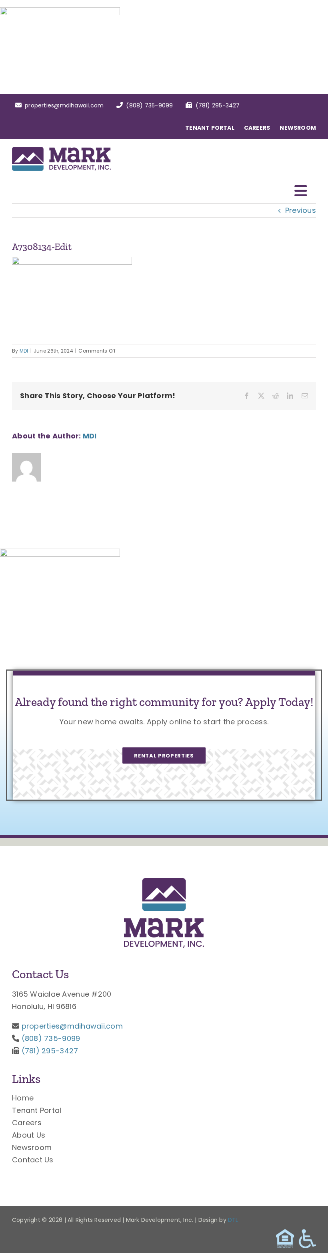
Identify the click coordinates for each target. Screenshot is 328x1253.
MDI (24, 350)
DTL (233, 1220)
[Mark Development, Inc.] (164, 881)
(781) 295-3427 (50, 1051)
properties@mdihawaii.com (72, 1026)
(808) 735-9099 (51, 1038)
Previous (300, 210)
